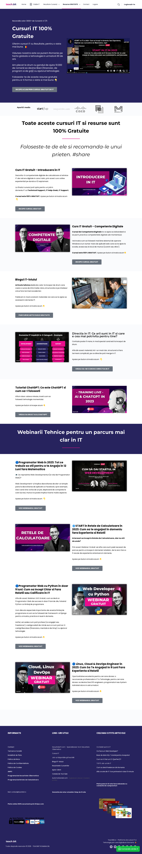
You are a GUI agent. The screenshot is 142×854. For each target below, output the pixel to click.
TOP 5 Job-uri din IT (104, 763)
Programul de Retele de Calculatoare (23, 780)
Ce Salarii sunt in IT (104, 747)
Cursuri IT (55, 753)
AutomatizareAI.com (60, 778)
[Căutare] (118, 4)
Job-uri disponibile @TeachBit (63, 757)
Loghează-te (129, 4)
